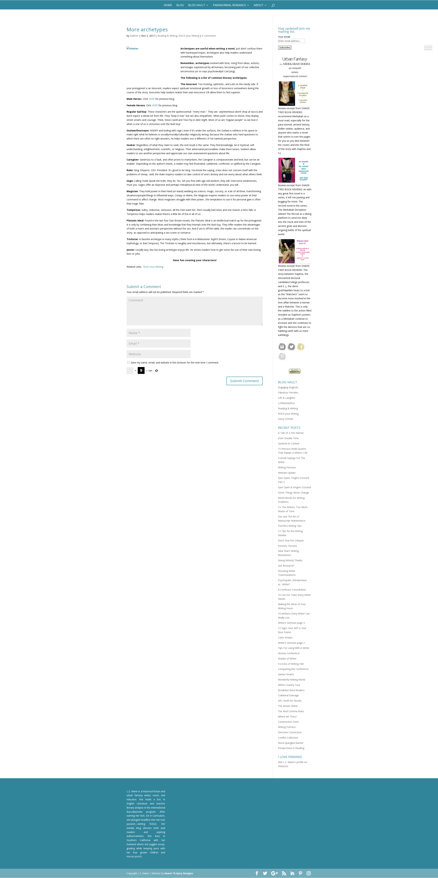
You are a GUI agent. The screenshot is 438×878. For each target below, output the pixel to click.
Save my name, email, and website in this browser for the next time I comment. (175, 362)
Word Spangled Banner (291, 743)
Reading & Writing (167, 35)
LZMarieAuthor (286, 403)
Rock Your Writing (153, 266)
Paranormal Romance (229, 5)
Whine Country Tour (289, 685)
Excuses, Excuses (287, 545)
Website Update (287, 472)
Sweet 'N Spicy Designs (178, 873)
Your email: (284, 36)
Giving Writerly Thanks (290, 560)
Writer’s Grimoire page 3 (291, 622)
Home (168, 5)
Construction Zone (288, 721)
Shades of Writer (287, 658)
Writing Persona (287, 467)
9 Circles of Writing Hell (291, 663)
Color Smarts (285, 637)
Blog (180, 5)
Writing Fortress (287, 727)
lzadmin (134, 35)
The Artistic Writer (288, 706)
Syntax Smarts (286, 674)
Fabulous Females (288, 392)
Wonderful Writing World (291, 679)
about (258, 5)
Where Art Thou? (287, 716)
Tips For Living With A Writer (293, 648)
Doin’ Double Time (288, 438)
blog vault (196, 5)
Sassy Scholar (285, 418)
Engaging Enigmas (288, 387)
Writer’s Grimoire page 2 (291, 642)
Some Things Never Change (293, 492)
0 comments (209, 35)
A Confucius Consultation (292, 589)
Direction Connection (289, 732)
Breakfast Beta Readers (291, 690)
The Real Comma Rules (291, 711)
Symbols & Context (288, 443)
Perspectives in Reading (291, 748)
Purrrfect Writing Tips (289, 525)
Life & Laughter (286, 397)
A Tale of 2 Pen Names (291, 432)
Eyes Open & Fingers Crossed (294, 487)
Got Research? (286, 565)
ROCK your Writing (189, 35)
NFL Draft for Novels (289, 700)
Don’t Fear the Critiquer (291, 540)
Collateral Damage (288, 695)
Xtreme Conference (289, 653)
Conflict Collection (288, 737)
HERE (152, 98)
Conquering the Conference (293, 669)
